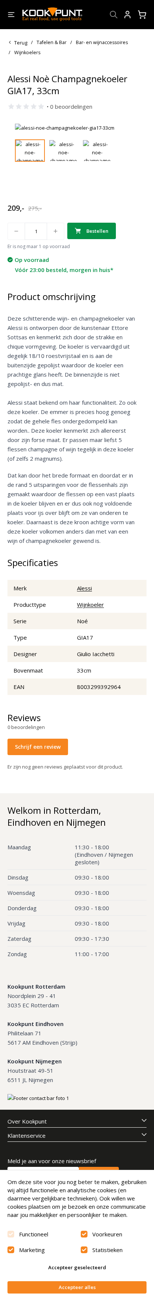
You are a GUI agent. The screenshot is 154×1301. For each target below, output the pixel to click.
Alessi (84, 588)
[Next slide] (129, 127)
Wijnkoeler (90, 604)
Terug (20, 42)
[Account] (127, 14)
